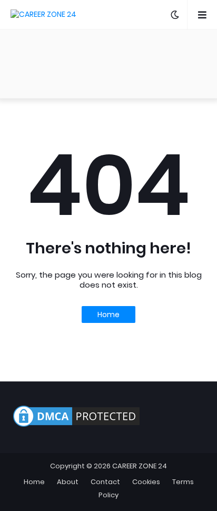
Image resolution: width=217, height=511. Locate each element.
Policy (108, 495)
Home (108, 314)
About (67, 482)
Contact (105, 482)
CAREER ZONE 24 (139, 466)
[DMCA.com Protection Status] (76, 426)
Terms (183, 482)
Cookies (146, 482)
